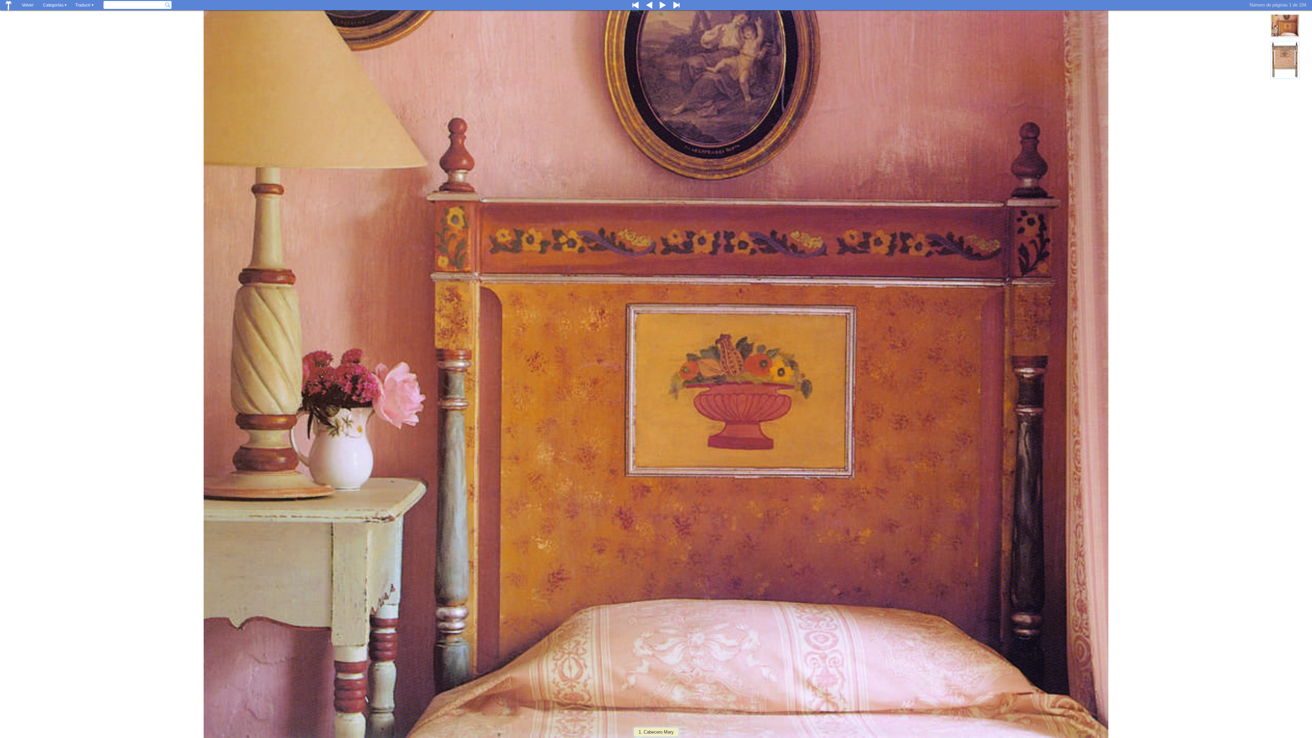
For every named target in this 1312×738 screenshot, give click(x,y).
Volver (27, 5)
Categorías (53, 5)
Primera (635, 5)
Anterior (649, 5)
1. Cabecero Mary (656, 732)
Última (676, 5)
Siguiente (663, 5)
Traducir (83, 5)
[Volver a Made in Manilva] (8, 5)
